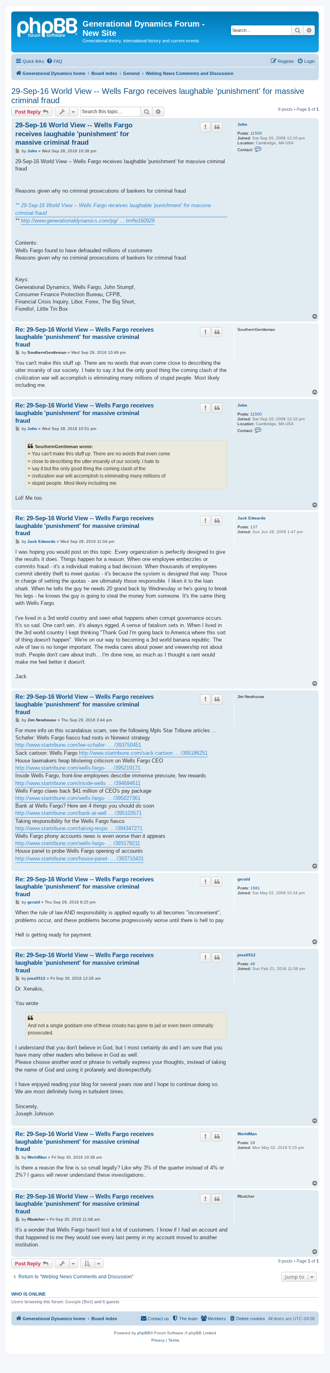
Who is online (28, 1294)
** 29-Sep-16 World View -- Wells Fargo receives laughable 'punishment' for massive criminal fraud (113, 209)
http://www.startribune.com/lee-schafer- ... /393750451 (78, 745)
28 (252, 1142)
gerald (243, 879)
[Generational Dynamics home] (47, 26)
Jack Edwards (251, 518)
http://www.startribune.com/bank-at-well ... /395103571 (78, 813)
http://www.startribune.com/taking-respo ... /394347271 (78, 828)
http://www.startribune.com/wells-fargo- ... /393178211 (77, 843)
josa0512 (246, 955)
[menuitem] (54, 61)
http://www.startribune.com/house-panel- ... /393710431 (79, 859)
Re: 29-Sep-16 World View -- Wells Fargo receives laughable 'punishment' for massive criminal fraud (84, 337)
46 (252, 964)
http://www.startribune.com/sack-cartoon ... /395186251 (143, 753)
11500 (256, 133)
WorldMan (247, 1134)
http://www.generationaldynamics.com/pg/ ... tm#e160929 (88, 221)
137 (254, 527)
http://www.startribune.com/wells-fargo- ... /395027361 (77, 798)
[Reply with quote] (217, 127)
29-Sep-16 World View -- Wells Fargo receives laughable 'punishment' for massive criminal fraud (157, 96)
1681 (255, 888)
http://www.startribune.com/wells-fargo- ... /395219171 (77, 768)
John (242, 124)
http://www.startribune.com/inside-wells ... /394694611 (77, 783)
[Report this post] (205, 127)
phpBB (143, 1333)
